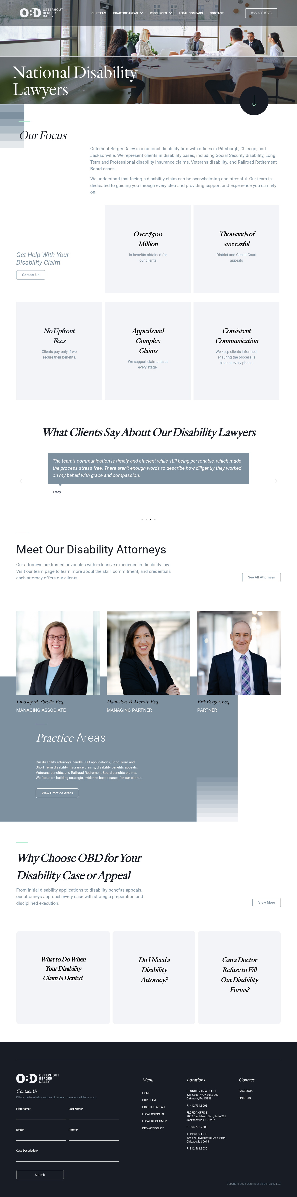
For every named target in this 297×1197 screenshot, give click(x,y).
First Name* (23, 1109)
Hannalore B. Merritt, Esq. (133, 702)
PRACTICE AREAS (125, 13)
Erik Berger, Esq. (213, 702)
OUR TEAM (98, 13)
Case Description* (27, 1150)
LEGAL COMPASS (191, 13)
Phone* (73, 1129)
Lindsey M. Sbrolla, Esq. (40, 702)
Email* (20, 1129)
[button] (21, 481)
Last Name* (76, 1109)
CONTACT (217, 13)
